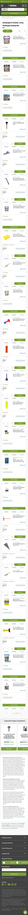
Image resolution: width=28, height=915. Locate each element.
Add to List (22, 43)
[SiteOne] (12, 6)
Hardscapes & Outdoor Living (19, 16)
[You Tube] (9, 885)
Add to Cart (20, 143)
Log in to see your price (7, 50)
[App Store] (7, 861)
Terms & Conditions (6, 908)
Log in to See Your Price (9, 744)
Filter (7, 31)
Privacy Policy (15, 908)
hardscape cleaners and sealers (16, 795)
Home (3, 16)
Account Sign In (14, 13)
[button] (7, 1)
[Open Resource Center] (25, 912)
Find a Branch (5, 866)
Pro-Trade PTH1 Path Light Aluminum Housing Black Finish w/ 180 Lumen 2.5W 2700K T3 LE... (9, 737)
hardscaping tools (13, 783)
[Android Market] (20, 861)
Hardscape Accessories (7, 18)
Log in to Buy (14, 58)
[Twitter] (6, 885)
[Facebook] (3, 885)
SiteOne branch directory (7, 877)
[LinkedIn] (12, 885)
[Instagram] (15, 885)
